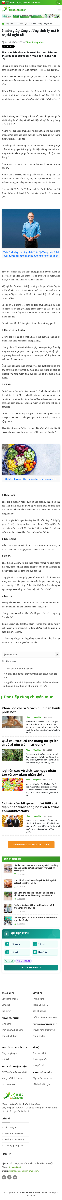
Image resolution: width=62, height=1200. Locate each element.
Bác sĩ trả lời (39, 1036)
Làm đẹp (6, 1004)
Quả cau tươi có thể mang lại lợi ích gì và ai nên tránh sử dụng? (30, 742)
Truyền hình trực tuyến (44, 1029)
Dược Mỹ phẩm (10, 1018)
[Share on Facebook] (57, 654)
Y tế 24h (6, 1059)
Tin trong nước (40, 1059)
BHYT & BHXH (8, 1084)
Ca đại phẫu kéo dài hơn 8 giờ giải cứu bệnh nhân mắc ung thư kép (34, 906)
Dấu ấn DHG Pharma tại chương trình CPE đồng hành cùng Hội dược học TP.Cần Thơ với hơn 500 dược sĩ (36, 868)
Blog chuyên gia (9, 1053)
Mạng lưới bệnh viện (12, 1078)
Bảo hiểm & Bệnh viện (14, 1066)
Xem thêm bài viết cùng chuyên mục (32, 844)
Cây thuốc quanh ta (42, 1078)
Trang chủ (9, 23)
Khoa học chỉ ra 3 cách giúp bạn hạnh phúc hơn (31, 710)
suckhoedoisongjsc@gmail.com (23, 1170)
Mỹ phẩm (6, 1023)
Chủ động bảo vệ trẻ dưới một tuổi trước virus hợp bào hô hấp (35, 919)
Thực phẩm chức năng (13, 1029)
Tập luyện (6, 1011)
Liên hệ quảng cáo (14, 1145)
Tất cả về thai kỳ (40, 1004)
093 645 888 (15, 1167)
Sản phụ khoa (39, 1011)
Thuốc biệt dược (9, 1036)
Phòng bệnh (39, 998)
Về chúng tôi (11, 1127)
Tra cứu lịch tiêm (29, 967)
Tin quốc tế (38, 1065)
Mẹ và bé (37, 993)
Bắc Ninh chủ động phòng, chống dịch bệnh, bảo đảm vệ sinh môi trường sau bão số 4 (34, 894)
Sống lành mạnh (10, 998)
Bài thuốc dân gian (42, 1084)
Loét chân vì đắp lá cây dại (19, 668)
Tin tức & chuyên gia (14, 1047)
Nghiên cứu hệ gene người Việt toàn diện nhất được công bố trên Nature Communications (31, 807)
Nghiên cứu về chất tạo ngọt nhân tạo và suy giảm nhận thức (29, 772)
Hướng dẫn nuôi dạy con (45, 1017)
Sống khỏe (8, 993)
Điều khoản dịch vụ (14, 1133)
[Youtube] (15, 1177)
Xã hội (36, 1047)
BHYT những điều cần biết (14, 1072)
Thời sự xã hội (39, 1053)
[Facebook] (9, 1177)
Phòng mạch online (45, 1024)
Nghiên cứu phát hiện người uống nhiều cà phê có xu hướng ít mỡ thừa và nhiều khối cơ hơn (31, 684)
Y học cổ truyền (42, 1072)
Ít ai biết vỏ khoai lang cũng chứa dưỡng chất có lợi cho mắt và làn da (35, 881)
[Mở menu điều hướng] (58, 10)
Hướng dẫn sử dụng (15, 1139)
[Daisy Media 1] (31, 16)
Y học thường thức (22, 23)
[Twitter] (4, 1177)
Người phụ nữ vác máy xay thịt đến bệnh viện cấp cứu (30, 675)
